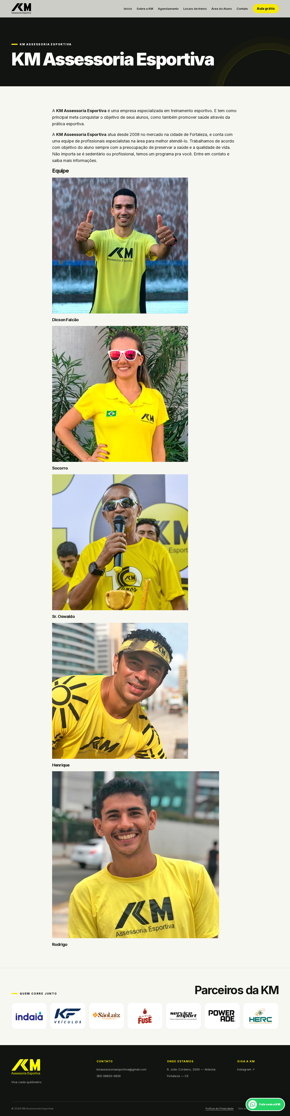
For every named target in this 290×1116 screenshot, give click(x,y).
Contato (242, 8)
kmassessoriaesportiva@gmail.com (121, 1069)
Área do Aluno (221, 8)
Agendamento (168, 8)
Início (128, 8)
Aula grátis (266, 8)
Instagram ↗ (246, 1069)
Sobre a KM (145, 8)
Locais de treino (195, 8)
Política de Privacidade (219, 1108)
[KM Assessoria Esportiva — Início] (21, 8)
